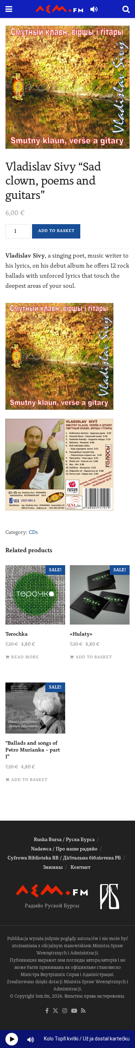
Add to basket (56, 230)
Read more (25, 657)
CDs (33, 532)
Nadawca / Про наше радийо (64, 849)
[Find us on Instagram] (64, 1011)
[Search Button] (126, 9)
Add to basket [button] (94, 657)
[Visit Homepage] (59, 9)
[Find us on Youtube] (74, 1011)
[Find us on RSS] (83, 1011)
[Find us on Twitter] (55, 1011)
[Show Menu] (8, 9)
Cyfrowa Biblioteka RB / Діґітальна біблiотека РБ (64, 858)
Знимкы (53, 867)
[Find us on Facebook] (47, 1011)
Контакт (80, 867)
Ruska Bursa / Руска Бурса (64, 839)
